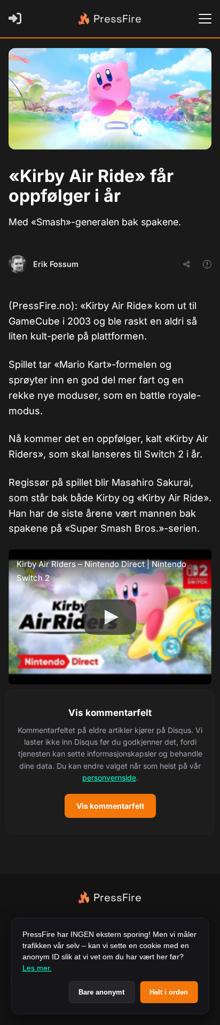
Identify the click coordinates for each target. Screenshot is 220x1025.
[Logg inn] (17, 18)
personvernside (109, 777)
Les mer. (37, 968)
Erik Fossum (55, 264)
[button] (110, 762)
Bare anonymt (101, 992)
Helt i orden (169, 992)
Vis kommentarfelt (110, 805)
